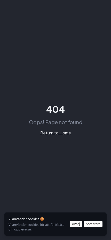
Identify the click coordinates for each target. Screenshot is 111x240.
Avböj (76, 224)
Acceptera (93, 224)
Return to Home (55, 132)
